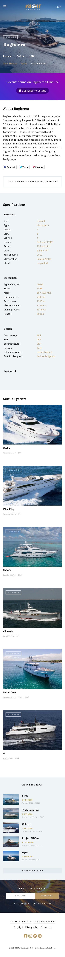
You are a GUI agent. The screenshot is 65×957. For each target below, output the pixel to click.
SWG (25, 795)
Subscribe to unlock (34, 90)
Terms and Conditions (44, 921)
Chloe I (26, 824)
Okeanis (8, 631)
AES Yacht (26, 845)
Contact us (46, 927)
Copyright (18, 927)
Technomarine (30, 809)
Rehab (7, 570)
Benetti (6, 575)
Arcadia (5, 758)
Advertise (15, 921)
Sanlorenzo (26, 831)
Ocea (5, 636)
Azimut (24, 803)
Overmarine (27, 817)
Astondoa (6, 453)
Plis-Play (8, 509)
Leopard (7, 56)
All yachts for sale (32, 870)
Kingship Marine (9, 697)
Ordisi (7, 448)
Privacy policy (31, 927)
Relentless (9, 692)
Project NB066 (30, 838)
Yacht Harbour (33, 7)
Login (59, 7)
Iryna (25, 852)
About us (26, 921)
